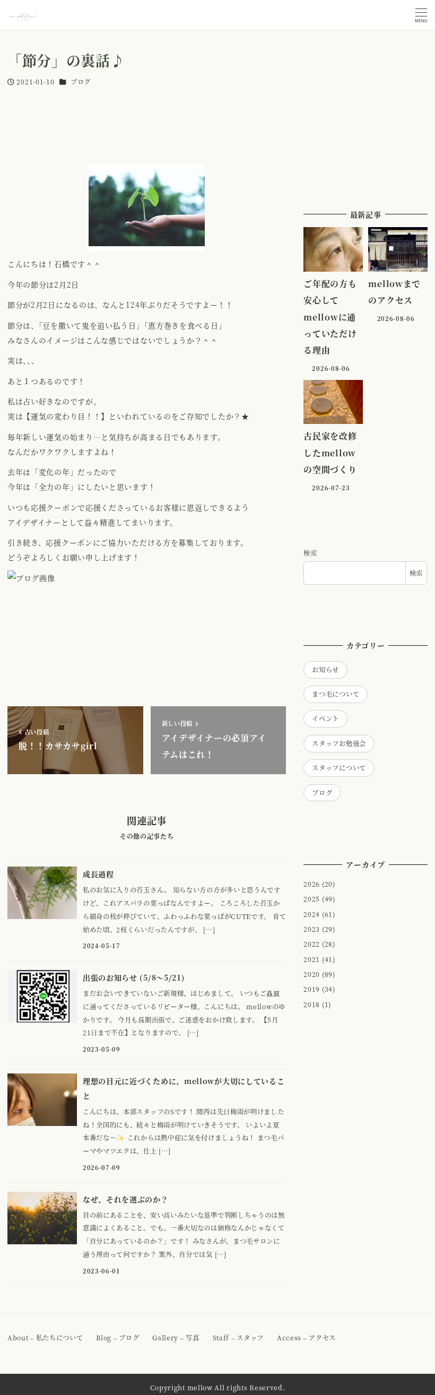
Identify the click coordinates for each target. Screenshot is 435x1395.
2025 (311, 899)
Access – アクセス (306, 1337)
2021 (311, 959)
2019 (311, 989)
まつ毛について (335, 694)
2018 (311, 1004)
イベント (325, 718)
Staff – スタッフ (238, 1337)
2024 (311, 914)
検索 (310, 553)
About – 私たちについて (45, 1337)
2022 (311, 944)
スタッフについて (339, 768)
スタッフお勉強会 (339, 743)
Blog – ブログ (117, 1337)
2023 (311, 929)
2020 (311, 974)
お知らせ (325, 669)
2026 (311, 884)
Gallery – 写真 (175, 1337)
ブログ (81, 81)
